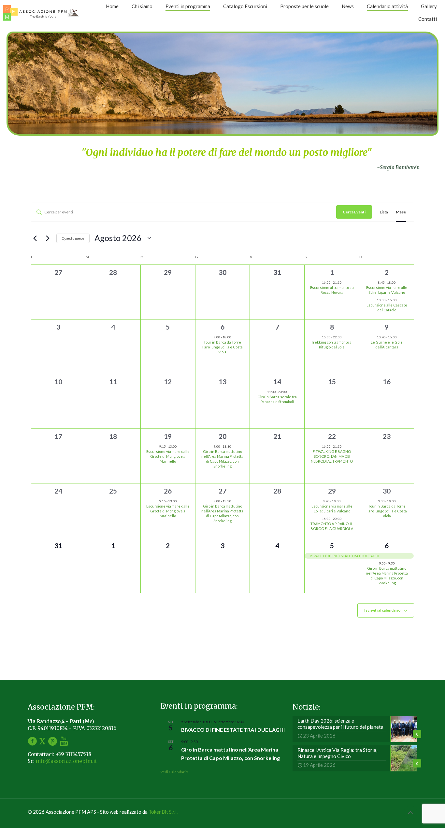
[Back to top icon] (410, 812)
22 (332, 436)
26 (168, 491)
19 (168, 436)
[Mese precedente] (35, 238)
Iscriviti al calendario (382, 610)
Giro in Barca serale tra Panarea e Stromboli (277, 399)
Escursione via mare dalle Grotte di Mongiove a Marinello (168, 456)
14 (277, 381)
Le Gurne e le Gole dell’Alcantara (387, 344)
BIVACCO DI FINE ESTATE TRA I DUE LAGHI (233, 729)
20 (222, 436)
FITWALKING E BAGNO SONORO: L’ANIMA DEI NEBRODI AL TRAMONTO (332, 456)
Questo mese (73, 238)
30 (387, 491)
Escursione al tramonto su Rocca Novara (332, 289)
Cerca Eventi (354, 212)
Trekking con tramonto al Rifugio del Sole (331, 344)
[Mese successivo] (47, 238)
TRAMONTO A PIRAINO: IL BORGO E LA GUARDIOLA (331, 526)
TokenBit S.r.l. (163, 812)
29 (332, 491)
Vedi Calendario (174, 771)
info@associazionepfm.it (66, 761)
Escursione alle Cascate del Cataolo (386, 307)
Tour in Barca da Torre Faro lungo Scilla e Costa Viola (222, 347)
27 (222, 491)
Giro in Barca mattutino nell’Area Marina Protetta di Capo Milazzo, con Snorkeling (222, 458)
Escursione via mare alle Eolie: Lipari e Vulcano (386, 289)
